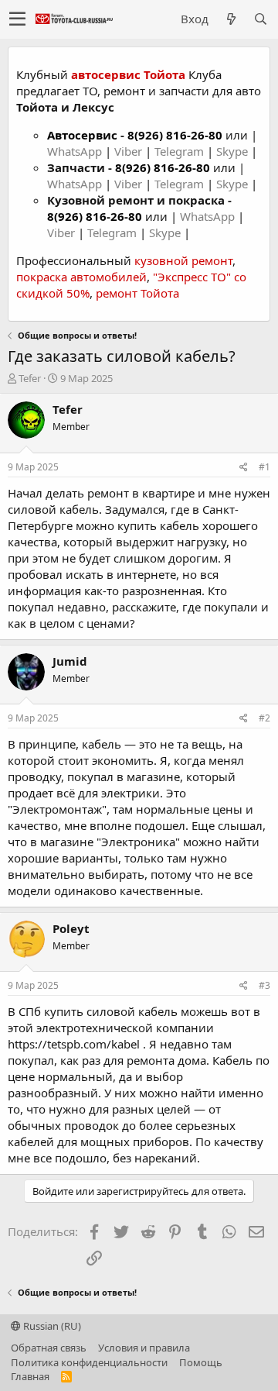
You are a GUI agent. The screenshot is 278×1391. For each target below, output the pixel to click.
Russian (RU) (51, 1326)
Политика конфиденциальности (89, 1362)
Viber (128, 151)
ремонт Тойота (137, 293)
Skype (233, 151)
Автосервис (82, 135)
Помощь (200, 1362)
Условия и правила (144, 1348)
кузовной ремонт (183, 260)
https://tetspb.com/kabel (74, 1044)
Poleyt (71, 928)
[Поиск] (260, 19)
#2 (264, 718)
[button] (17, 19)
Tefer (30, 378)
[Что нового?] (231, 19)
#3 (264, 985)
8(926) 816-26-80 (174, 135)
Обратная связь (48, 1348)
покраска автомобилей (81, 276)
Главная (30, 1376)
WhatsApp (76, 151)
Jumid (70, 661)
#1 (264, 466)
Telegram (180, 151)
